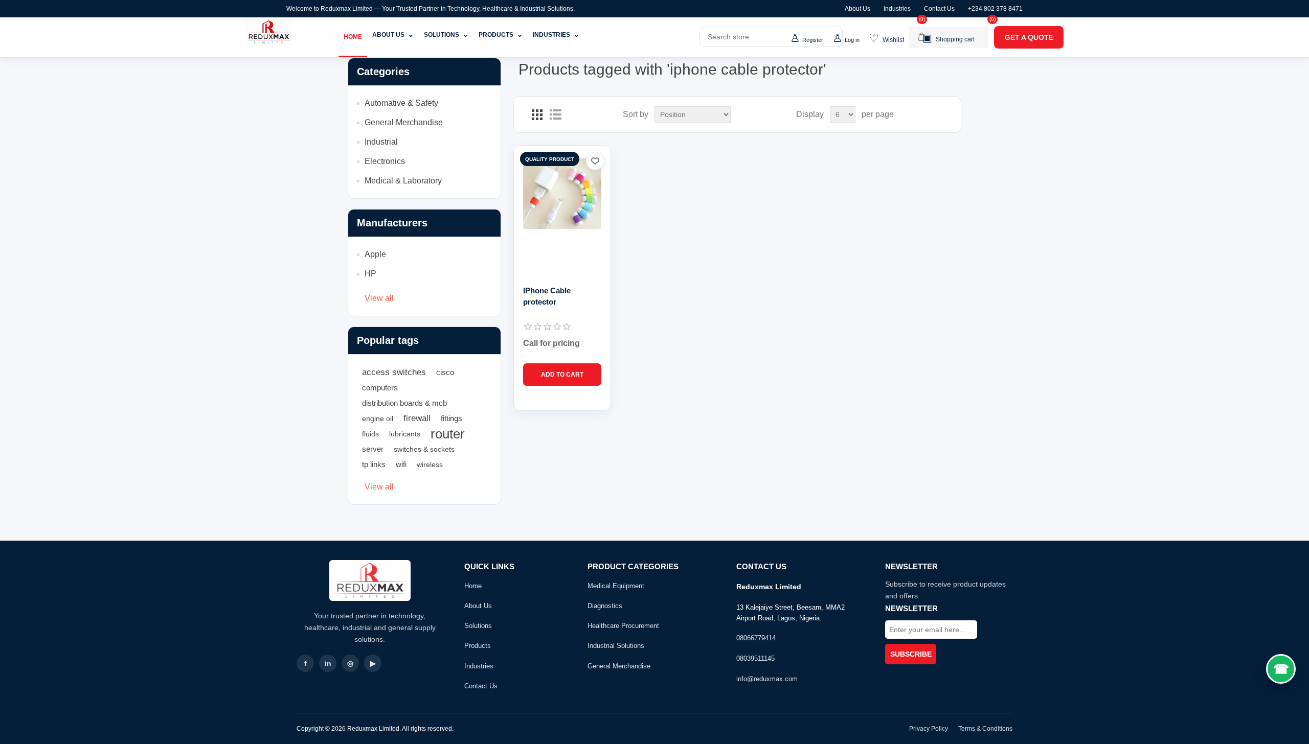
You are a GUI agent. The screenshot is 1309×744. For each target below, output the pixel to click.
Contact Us (939, 8)
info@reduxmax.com (767, 679)
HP (370, 273)
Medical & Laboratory (403, 180)
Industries (897, 8)
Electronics (385, 161)
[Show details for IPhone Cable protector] (562, 194)
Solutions (446, 34)
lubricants (404, 434)
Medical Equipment (616, 586)
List (555, 114)
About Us (857, 8)
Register (812, 40)
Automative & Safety (401, 103)
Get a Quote (1029, 37)
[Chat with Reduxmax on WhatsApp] (1281, 669)
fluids (370, 434)
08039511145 (755, 658)
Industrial (381, 141)
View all (379, 298)
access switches (394, 372)
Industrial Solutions (616, 645)
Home (353, 36)
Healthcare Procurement (623, 626)
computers (380, 387)
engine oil (377, 418)
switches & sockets (424, 449)
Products (501, 34)
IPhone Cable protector (547, 296)
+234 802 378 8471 (995, 8)
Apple (375, 254)
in (328, 663)
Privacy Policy (928, 728)
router (448, 434)
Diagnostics (605, 606)
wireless (430, 464)
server (372, 449)
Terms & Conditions (985, 728)
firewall (417, 418)
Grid (537, 114)
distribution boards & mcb (404, 403)
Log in (852, 40)
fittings (451, 418)
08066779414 (756, 638)
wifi (401, 464)
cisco (445, 372)
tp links (374, 464)
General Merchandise (404, 122)
